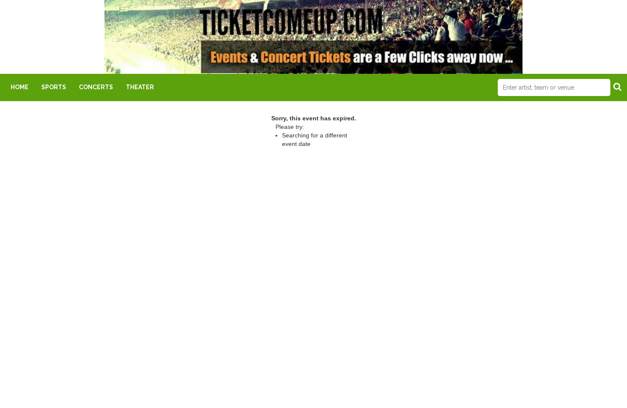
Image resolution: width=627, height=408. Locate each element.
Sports (53, 87)
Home (20, 87)
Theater (140, 87)
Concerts (96, 87)
